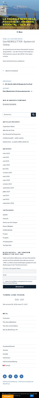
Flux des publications (9, 322)
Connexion (6, 318)
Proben (5, 234)
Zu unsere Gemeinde (9, 104)
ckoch (20, 39)
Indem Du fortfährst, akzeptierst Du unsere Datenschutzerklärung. (17, 282)
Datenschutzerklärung (10, 361)
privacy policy (25, 395)
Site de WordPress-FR (10, 330)
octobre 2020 (7, 172)
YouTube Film (7, 245)
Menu (20, 32)
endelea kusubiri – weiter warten (13, 138)
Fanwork (5, 218)
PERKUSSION (7, 230)
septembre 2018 (8, 203)
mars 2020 (6, 180)
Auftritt (5, 215)
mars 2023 (6, 153)
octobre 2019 (7, 184)
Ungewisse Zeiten (9, 126)
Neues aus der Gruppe (10, 222)
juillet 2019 (6, 192)
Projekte (6, 238)
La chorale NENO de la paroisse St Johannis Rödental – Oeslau (19, 22)
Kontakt (5, 354)
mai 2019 (6, 195)
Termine (5, 350)
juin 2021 (6, 169)
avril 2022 (6, 161)
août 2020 (6, 176)
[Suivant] (33, 299)
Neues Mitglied (8, 226)
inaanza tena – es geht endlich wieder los (16, 142)
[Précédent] (6, 299)
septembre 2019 (8, 188)
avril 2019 (6, 199)
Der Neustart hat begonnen (12, 134)
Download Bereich (9, 346)
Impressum (6, 358)
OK (32, 396)
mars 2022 (6, 165)
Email (4, 275)
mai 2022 (6, 157)
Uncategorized (11, 71)
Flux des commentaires (10, 326)
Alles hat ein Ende (8, 130)
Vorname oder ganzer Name (12, 268)
